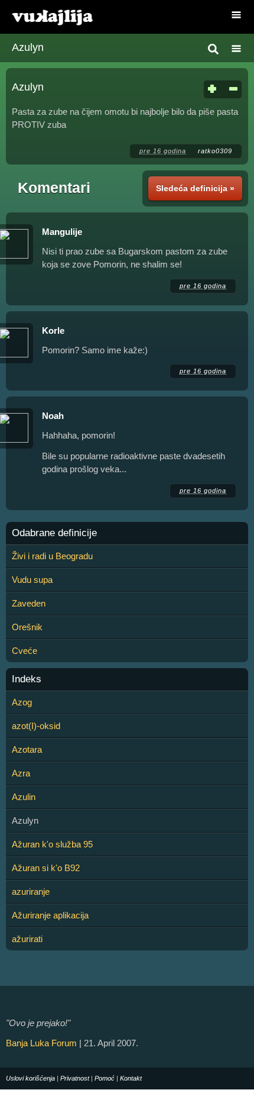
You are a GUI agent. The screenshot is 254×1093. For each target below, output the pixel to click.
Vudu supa (32, 580)
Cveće (24, 651)
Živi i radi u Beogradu (52, 556)
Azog (22, 702)
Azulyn (28, 47)
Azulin (23, 797)
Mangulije (62, 232)
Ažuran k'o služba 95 (52, 844)
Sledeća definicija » (195, 188)
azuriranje (31, 891)
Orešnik (27, 627)
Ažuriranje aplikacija (50, 915)
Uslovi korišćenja (30, 1078)
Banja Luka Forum (41, 1043)
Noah (53, 416)
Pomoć (105, 1078)
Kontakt (131, 1078)
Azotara (27, 749)
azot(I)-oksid (36, 726)
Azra (21, 773)
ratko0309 (215, 150)
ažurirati (27, 939)
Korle (53, 330)
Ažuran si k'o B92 (46, 868)
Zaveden (28, 603)
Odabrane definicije (54, 533)
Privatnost (74, 1078)
